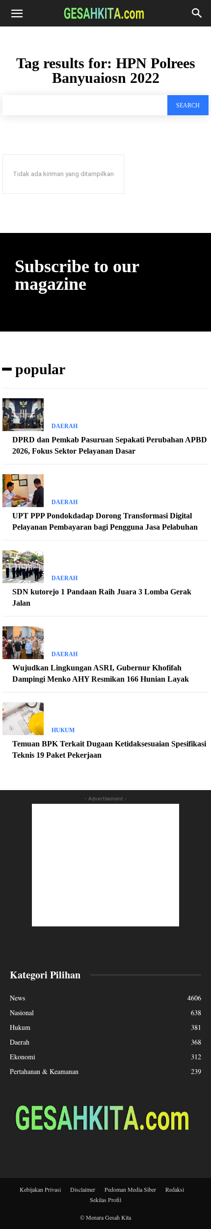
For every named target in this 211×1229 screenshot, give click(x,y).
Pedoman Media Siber (130, 1189)
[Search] (197, 13)
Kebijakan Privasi (40, 1189)
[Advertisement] (105, 865)
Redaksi (174, 1189)
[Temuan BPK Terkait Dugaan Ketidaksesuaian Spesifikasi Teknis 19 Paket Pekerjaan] (23, 718)
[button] (16, 13)
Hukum (63, 730)
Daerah (65, 426)
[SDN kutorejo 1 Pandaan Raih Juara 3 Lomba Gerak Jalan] (23, 566)
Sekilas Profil (105, 1199)
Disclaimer (82, 1189)
